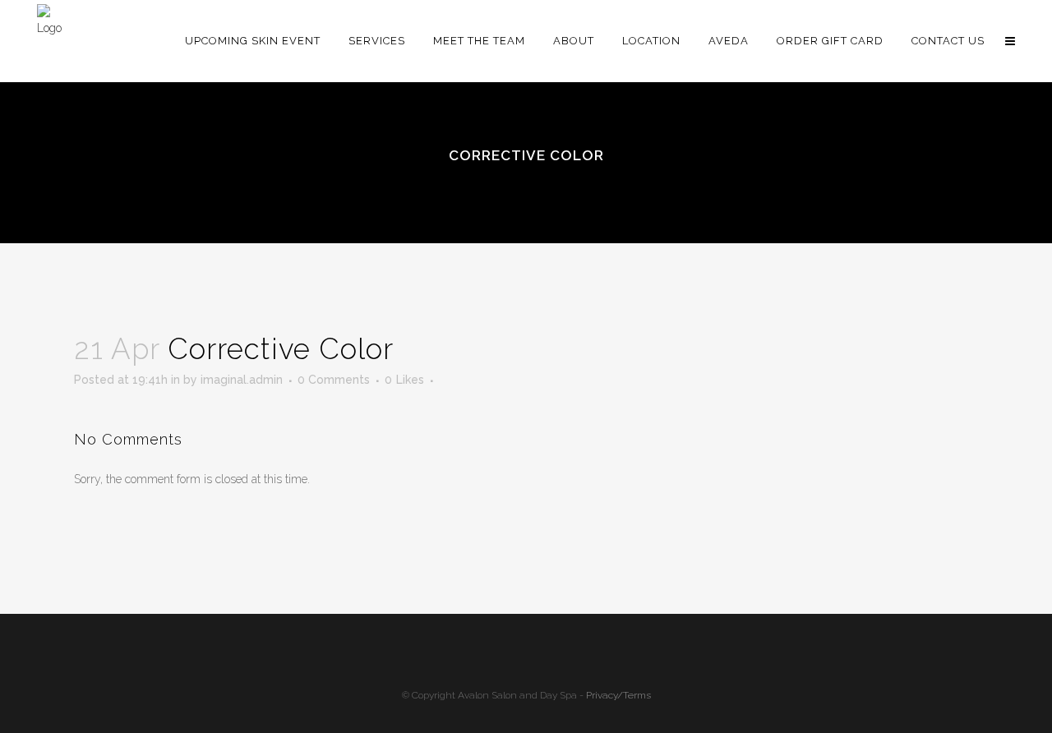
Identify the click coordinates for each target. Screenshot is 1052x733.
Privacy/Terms (618, 695)
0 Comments (334, 379)
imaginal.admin (242, 379)
